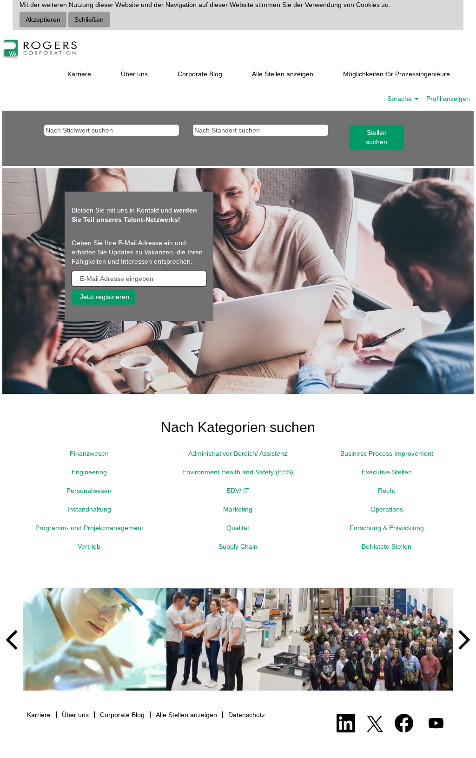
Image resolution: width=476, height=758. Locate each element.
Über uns (134, 74)
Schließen (89, 19)
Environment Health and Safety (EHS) (237, 472)
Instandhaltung (89, 509)
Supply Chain (238, 546)
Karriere (79, 74)
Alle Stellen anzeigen (282, 74)
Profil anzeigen (448, 98)
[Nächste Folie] (460, 639)
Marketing (237, 509)
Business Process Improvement (386, 453)
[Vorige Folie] (15, 639)
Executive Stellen (387, 472)
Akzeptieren (43, 19)
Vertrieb (89, 546)
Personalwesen (89, 490)
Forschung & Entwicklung (387, 528)
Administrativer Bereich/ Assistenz (237, 453)
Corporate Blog (200, 74)
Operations (386, 509)
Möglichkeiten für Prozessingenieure (396, 74)
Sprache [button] (400, 98)
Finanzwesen (89, 453)
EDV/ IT (237, 490)
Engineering (89, 472)
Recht (386, 490)
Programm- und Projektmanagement (89, 528)
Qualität (237, 528)
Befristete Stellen (386, 546)
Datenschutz (246, 714)
